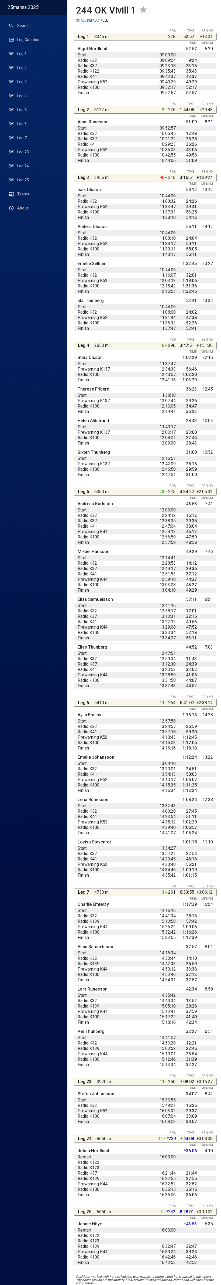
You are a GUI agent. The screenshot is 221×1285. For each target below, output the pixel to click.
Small (81, 20)
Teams (23, 194)
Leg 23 (23, 152)
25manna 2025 (23, 7)
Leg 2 (22, 68)
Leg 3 (22, 82)
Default (93, 20)
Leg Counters (28, 40)
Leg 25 (23, 180)
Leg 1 (22, 54)
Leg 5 (22, 110)
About (22, 208)
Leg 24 (23, 166)
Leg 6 (22, 124)
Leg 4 (22, 96)
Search (23, 25)
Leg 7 (22, 138)
